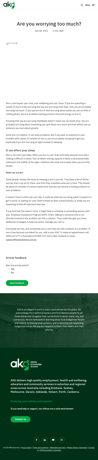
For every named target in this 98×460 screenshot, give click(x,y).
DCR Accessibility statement (50, 450)
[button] (82, 5)
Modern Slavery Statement (77, 448)
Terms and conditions (41, 448)
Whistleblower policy (58, 448)
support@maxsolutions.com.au (21, 239)
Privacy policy (26, 448)
